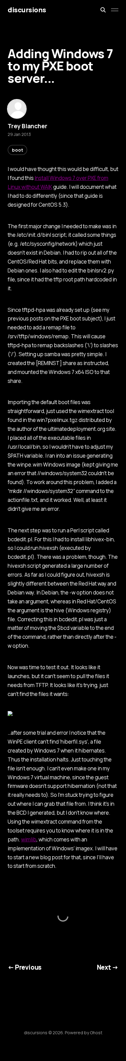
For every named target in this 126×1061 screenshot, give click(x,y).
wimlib (28, 839)
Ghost (96, 1032)
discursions (27, 9)
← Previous (25, 967)
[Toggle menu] (114, 9)
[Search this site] (103, 9)
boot (17, 150)
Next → (108, 967)
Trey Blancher (27, 126)
